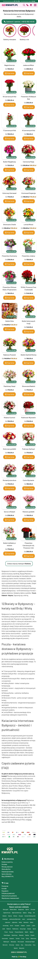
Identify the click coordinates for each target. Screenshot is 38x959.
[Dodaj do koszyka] (31, 5)
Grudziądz (5, 919)
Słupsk (32, 935)
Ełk (34, 912)
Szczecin (11, 938)
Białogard (5, 909)
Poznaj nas (5, 886)
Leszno (28, 925)
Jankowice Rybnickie (14, 919)
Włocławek (21, 941)
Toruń (22, 938)
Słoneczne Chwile (9, 698)
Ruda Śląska (7, 935)
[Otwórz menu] (35, 5)
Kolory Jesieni (8, 688)
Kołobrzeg (5, 925)
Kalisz (20, 922)
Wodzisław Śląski (30, 941)
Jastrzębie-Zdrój (31, 919)
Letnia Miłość (8, 712)
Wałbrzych (6, 941)
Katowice (26, 922)
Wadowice (33, 938)
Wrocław (11, 945)
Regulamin (5, 891)
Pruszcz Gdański (19, 932)
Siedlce (27, 935)
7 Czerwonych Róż (9, 671)
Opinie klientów (6, 874)
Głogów (21, 916)
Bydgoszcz (21, 909)
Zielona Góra (28, 945)
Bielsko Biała (13, 909)
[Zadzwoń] (24, 5)
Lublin (33, 925)
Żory (34, 945)
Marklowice (15, 928)
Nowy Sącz (23, 928)
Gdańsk (4, 916)
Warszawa (13, 941)
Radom (32, 932)
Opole (34, 928)
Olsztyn (29, 928)
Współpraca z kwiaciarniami (10, 898)
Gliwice (15, 916)
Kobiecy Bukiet (8, 683)
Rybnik (16, 948)
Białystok (21, 948)
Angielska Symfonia (10, 707)
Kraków (23, 925)
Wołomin (5, 945)
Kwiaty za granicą (7, 862)
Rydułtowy (14, 935)
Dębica (24, 912)
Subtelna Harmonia (10, 703)
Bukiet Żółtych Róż (10, 674)
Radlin (26, 932)
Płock (6, 932)
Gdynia (10, 916)
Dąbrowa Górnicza (16, 912)
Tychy (27, 938)
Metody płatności (7, 867)
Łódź (3, 928)
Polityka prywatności (8, 893)
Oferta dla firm (6, 869)
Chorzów (33, 909)
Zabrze (17, 945)
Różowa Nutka (8, 693)
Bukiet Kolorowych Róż (11, 678)
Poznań (11, 932)
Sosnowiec (5, 938)
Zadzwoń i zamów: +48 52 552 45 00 (20, 21)
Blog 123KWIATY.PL (8, 876)
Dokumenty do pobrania (9, 896)
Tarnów (18, 938)
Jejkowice (14, 922)
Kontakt (4, 888)
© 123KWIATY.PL (19, 952)
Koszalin (17, 925)
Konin (11, 925)
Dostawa (4, 864)
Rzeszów (21, 935)
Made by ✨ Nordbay (19, 956)
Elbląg (29, 912)
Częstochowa (6, 912)
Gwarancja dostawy (8, 871)
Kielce (31, 922)
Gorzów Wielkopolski (30, 916)
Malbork (8, 928)
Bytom (27, 909)
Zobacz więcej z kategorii (19, 564)
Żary (22, 945)
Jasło (23, 919)
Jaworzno (7, 922)
